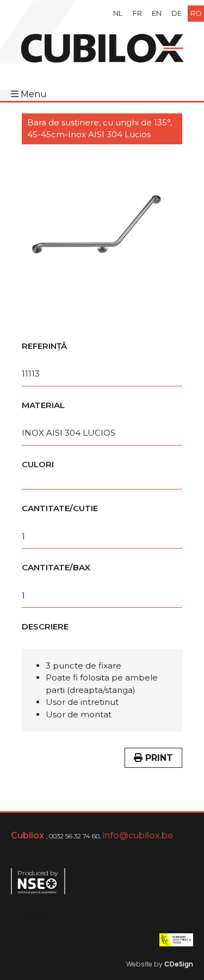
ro (196, 13)
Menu (34, 94)
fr (137, 13)
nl (117, 13)
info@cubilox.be (137, 835)
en (157, 13)
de (176, 13)
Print (158, 758)
